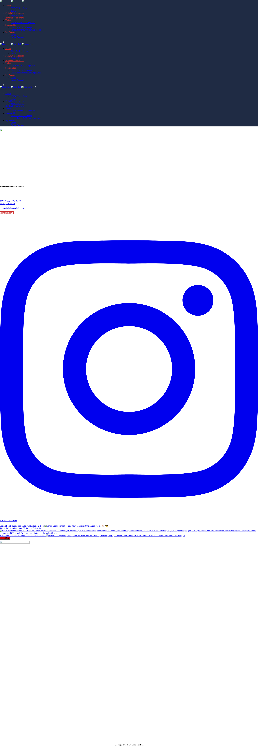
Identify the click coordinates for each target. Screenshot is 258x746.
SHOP (2, 195)
